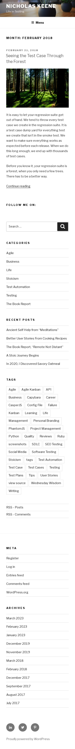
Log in (10, 567)
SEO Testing (53, 444)
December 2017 (18, 678)
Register (12, 558)
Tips (32, 475)
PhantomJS (17, 428)
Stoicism (12, 278)
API (48, 389)
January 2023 (15, 635)
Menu (40, 22)
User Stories (49, 475)
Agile (10, 253)
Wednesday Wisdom (46, 483)
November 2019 (18, 652)
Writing (14, 491)
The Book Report (18, 304)
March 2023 (15, 618)
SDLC (36, 444)
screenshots (17, 444)
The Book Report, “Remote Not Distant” (34, 347)
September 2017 (18, 686)
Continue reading (18, 186)
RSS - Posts (14, 507)
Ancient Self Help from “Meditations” (32, 330)
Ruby (61, 436)
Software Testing (44, 452)
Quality (29, 436)
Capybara (34, 397)
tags (29, 460)
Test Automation (18, 287)
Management (18, 421)
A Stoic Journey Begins (22, 355)
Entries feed (15, 575)
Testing (11, 295)
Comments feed (17, 584)
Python (14, 436)
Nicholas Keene (31, 6)
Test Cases (36, 467)
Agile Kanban (30, 389)
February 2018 (16, 669)
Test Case (16, 467)
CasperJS (15, 405)
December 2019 (18, 644)
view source (17, 483)
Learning (31, 413)
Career (51, 397)
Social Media (17, 452)
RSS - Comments (18, 514)
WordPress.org (17, 592)
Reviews (46, 436)
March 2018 (15, 661)
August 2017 (15, 695)
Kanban (14, 413)
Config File (34, 405)
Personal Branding (46, 421)
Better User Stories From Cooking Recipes (36, 338)
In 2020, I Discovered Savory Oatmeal (33, 364)
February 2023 (16, 626)
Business (12, 261)
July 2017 (13, 703)
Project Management (45, 428)
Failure (52, 405)
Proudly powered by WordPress (28, 739)
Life (9, 270)
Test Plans (16, 475)
